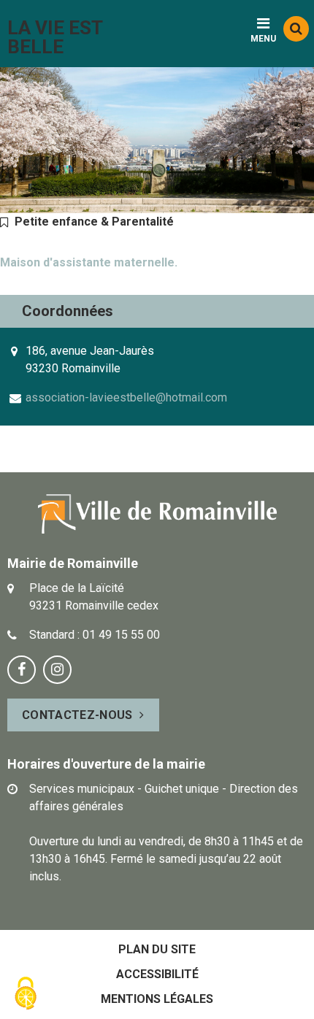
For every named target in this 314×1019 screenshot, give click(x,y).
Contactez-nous (77, 715)
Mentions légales (157, 999)
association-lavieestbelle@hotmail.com (126, 397)
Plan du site (157, 949)
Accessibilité (157, 974)
